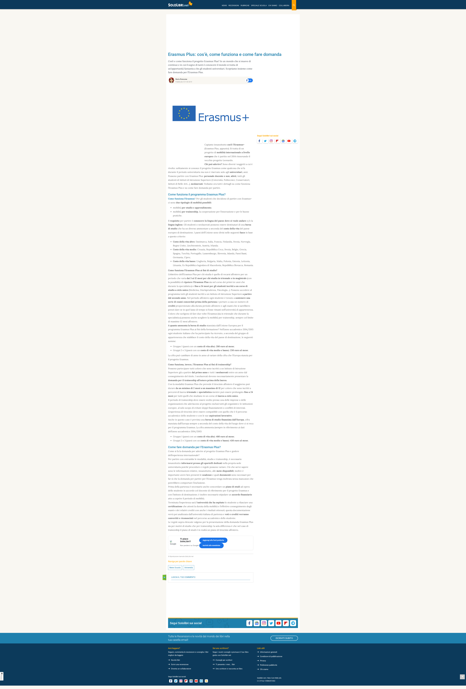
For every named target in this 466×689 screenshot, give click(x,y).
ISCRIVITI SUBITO (284, 638)
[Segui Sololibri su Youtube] (289, 141)
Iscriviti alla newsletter (211, 545)
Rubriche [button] (245, 5)
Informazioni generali (268, 652)
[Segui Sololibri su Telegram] (295, 141)
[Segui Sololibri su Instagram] (271, 141)
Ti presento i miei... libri (225, 664)
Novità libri (175, 660)
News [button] (224, 5)
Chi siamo (264, 669)
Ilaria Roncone (181, 79)
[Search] (294, 5)
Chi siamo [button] (272, 5)
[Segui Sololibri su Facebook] (259, 141)
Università (188, 567)
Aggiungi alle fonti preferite (213, 540)
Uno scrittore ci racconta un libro (229, 669)
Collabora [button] (284, 5)
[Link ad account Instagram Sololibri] (180, 681)
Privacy (263, 661)
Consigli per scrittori (224, 660)
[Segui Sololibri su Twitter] (265, 141)
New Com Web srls (274, 678)
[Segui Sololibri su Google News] (283, 141)
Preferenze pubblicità (268, 665)
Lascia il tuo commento (183, 577)
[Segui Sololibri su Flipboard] (277, 141)
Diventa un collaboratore (181, 669)
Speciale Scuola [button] (259, 5)
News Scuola (175, 567)
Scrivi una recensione (179, 664)
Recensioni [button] (234, 5)
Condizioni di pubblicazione (271, 656)
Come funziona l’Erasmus (181, 198)
